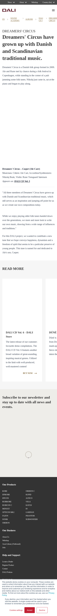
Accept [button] (29, 610)
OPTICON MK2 (8, 512)
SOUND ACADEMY (15, 19)
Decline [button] (42, 610)
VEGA (28, 502)
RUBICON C (7, 505)
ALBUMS (29, 19)
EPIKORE (6, 495)
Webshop (5, 540)
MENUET (6, 509)
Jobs (4, 548)
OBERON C (30, 491)
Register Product (8, 565)
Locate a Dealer (7, 562)
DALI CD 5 (41, 19)
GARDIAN (30, 512)
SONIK (5, 519)
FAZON (5, 516)
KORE (4, 491)
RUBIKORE (6, 502)
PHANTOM (30, 516)
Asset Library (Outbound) (11, 544)
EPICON (5, 498)
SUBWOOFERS (32, 519)
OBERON (6, 523)
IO (27, 509)
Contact (5, 569)
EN (3, 19)
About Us (5, 537)
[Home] (8, 10)
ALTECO (29, 498)
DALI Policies (7, 572)
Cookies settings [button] (16, 610)
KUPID (28, 495)
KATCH (29, 505)
